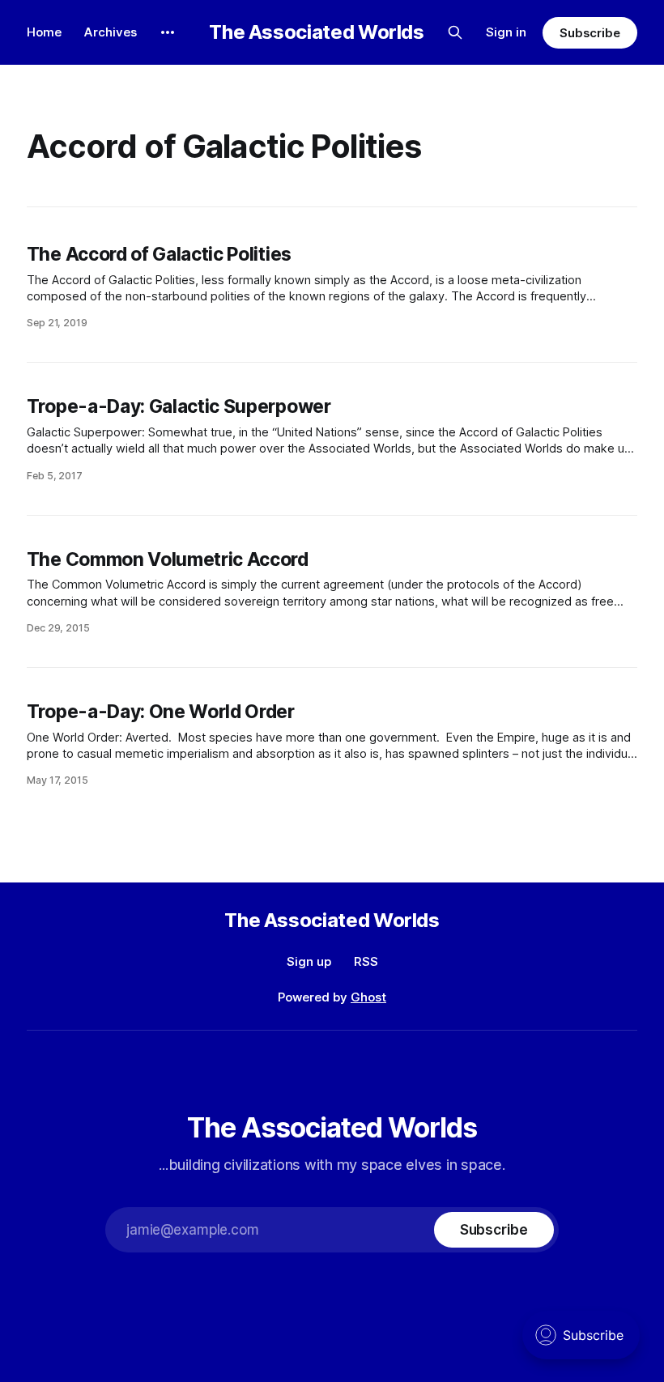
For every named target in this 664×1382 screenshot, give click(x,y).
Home (44, 32)
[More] (168, 32)
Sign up (309, 961)
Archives (110, 32)
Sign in (506, 32)
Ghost (368, 997)
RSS (366, 961)
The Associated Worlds (316, 32)
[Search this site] (455, 32)
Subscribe (590, 32)
